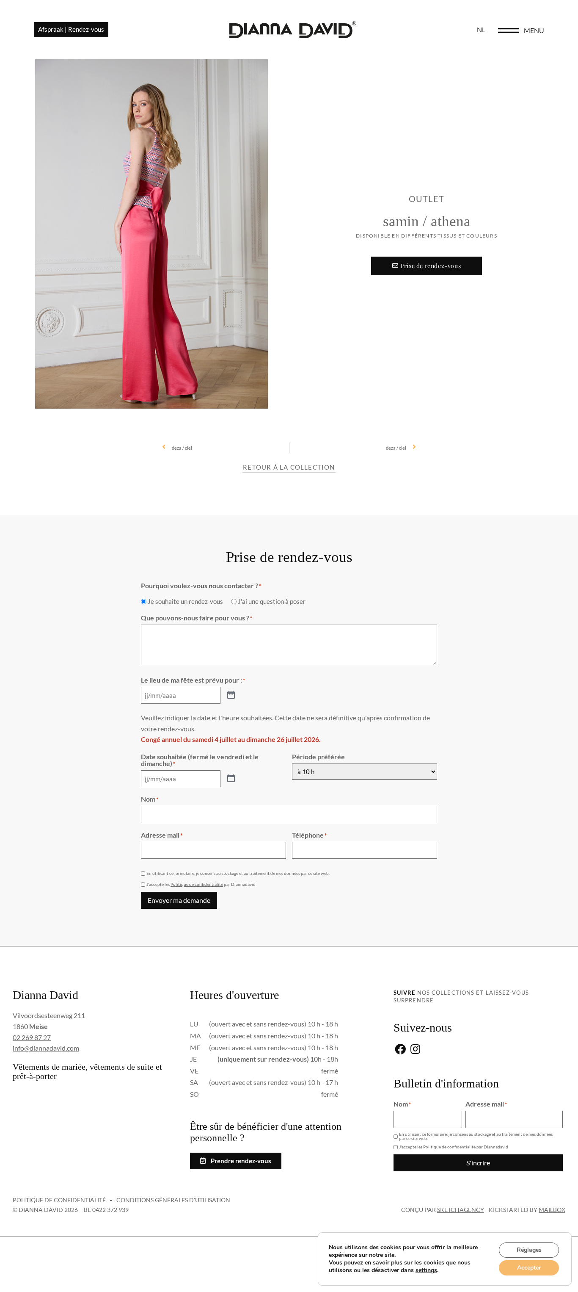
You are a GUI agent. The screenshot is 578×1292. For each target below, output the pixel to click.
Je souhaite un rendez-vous (185, 601)
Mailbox (552, 1209)
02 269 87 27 (32, 1037)
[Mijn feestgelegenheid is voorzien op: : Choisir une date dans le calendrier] (231, 695)
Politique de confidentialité (197, 884)
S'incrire (478, 1163)
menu (534, 30)
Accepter (529, 1268)
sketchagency (460, 1209)
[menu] (508, 30)
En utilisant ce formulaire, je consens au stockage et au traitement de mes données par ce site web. (238, 873)
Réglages (529, 1250)
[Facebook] (400, 1049)
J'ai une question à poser (272, 601)
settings (426, 1270)
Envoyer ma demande (179, 900)
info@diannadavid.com (46, 1048)
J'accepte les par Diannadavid (201, 884)
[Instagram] (415, 1049)
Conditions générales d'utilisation (173, 1199)
